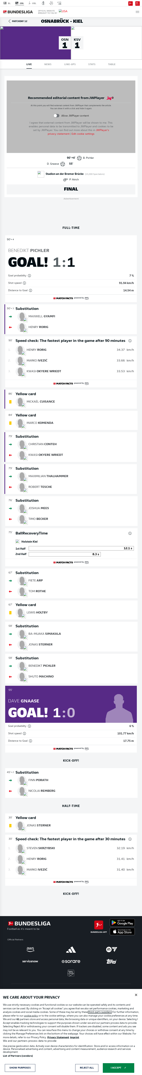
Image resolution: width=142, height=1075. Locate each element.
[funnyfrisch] (71, 973)
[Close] (136, 995)
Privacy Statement (58, 1037)
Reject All (87, 1068)
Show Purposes (20, 1068)
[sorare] (71, 961)
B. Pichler (88, 158)
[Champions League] (51, 3)
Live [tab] (29, 64)
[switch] (56, 115)
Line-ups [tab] (70, 64)
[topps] (111, 961)
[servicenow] (30, 961)
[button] (137, 12)
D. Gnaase (53, 164)
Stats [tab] (92, 64)
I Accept (116, 1068)
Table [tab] (112, 64)
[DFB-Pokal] (43, 3)
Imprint (74, 1037)
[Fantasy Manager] (137, 3)
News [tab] (48, 64)
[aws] (30, 949)
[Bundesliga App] (130, 3)
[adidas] (71, 949)
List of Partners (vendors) (18, 1056)
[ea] (111, 949)
